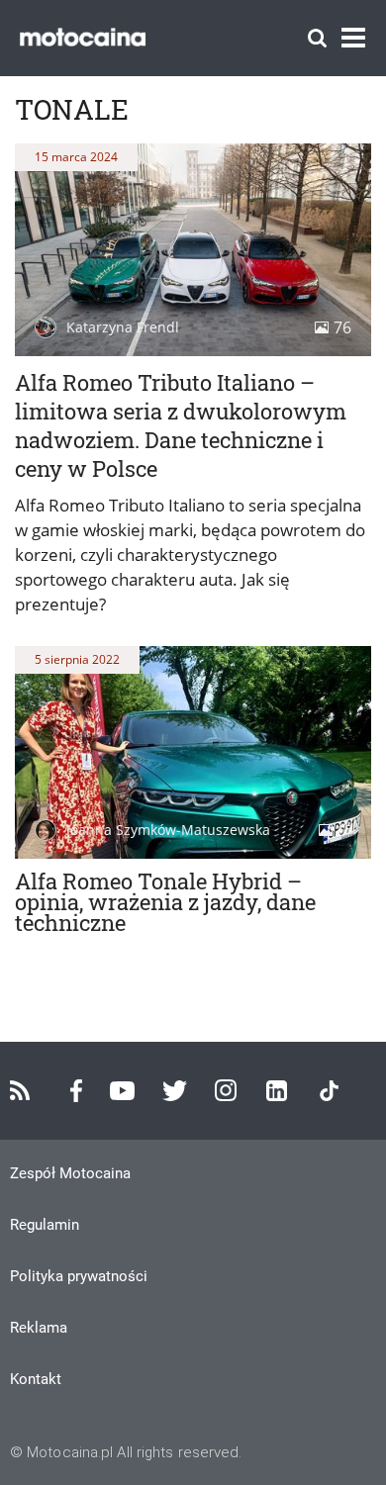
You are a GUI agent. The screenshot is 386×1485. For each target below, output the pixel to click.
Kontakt (35, 1379)
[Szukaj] (317, 38)
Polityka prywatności (78, 1276)
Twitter (174, 1090)
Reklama (38, 1328)
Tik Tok (329, 1090)
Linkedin (276, 1090)
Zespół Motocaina (70, 1173)
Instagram (226, 1090)
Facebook (76, 1090)
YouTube (122, 1090)
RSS (20, 1090)
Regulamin (44, 1225)
